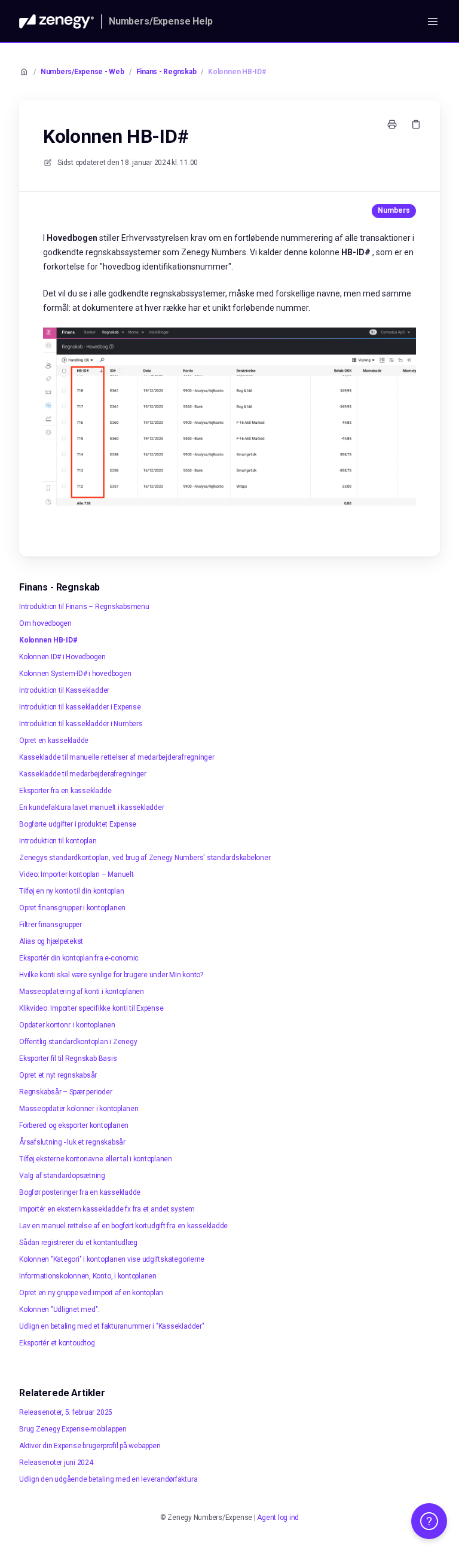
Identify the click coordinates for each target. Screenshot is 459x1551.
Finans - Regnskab (166, 72)
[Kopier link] (416, 124)
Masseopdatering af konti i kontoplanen (81, 991)
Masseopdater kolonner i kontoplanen (79, 1109)
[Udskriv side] (392, 124)
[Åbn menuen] (432, 21)
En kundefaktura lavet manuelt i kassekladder (91, 807)
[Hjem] (56, 21)
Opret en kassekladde (53, 740)
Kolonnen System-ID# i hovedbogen (75, 673)
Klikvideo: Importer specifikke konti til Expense (91, 1008)
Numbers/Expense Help (161, 21)
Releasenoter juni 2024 (56, 1462)
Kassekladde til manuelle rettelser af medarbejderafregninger (117, 757)
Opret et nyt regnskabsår (58, 1075)
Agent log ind (278, 1517)
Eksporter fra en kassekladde (65, 791)
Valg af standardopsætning (62, 1175)
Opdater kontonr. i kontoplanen (67, 1025)
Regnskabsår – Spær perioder (65, 1092)
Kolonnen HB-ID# (237, 72)
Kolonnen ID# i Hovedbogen (62, 657)
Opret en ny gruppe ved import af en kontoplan (91, 1293)
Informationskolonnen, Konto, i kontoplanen (88, 1276)
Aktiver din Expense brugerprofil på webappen (89, 1446)
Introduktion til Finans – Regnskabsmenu (84, 606)
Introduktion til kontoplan (58, 841)
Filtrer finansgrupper (50, 924)
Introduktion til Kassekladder (64, 690)
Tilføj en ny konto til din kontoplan (71, 891)
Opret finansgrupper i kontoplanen (72, 908)
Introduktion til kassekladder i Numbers (81, 724)
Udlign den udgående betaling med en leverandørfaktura (108, 1479)
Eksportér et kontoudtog (56, 1343)
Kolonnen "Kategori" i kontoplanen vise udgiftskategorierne (111, 1259)
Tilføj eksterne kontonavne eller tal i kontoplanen (95, 1159)
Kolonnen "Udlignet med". (59, 1309)
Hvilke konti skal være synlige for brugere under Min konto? (111, 975)
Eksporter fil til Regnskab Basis (68, 1058)
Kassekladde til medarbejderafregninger (82, 774)
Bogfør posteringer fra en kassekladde (79, 1192)
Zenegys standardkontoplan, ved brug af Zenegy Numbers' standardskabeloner (144, 857)
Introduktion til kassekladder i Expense (80, 707)
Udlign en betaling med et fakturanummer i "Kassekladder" (111, 1326)
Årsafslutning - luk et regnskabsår (72, 1142)
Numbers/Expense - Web (82, 72)
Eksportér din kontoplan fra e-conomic (79, 958)
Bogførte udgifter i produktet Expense (77, 824)
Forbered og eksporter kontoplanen (73, 1125)
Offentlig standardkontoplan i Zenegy (78, 1042)
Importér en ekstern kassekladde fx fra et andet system (107, 1209)
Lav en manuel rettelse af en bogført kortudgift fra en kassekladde (123, 1226)
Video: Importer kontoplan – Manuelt (76, 874)
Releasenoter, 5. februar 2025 (65, 1412)
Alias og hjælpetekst (51, 941)
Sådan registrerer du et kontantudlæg (78, 1242)
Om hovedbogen (45, 623)
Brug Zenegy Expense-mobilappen (73, 1429)
